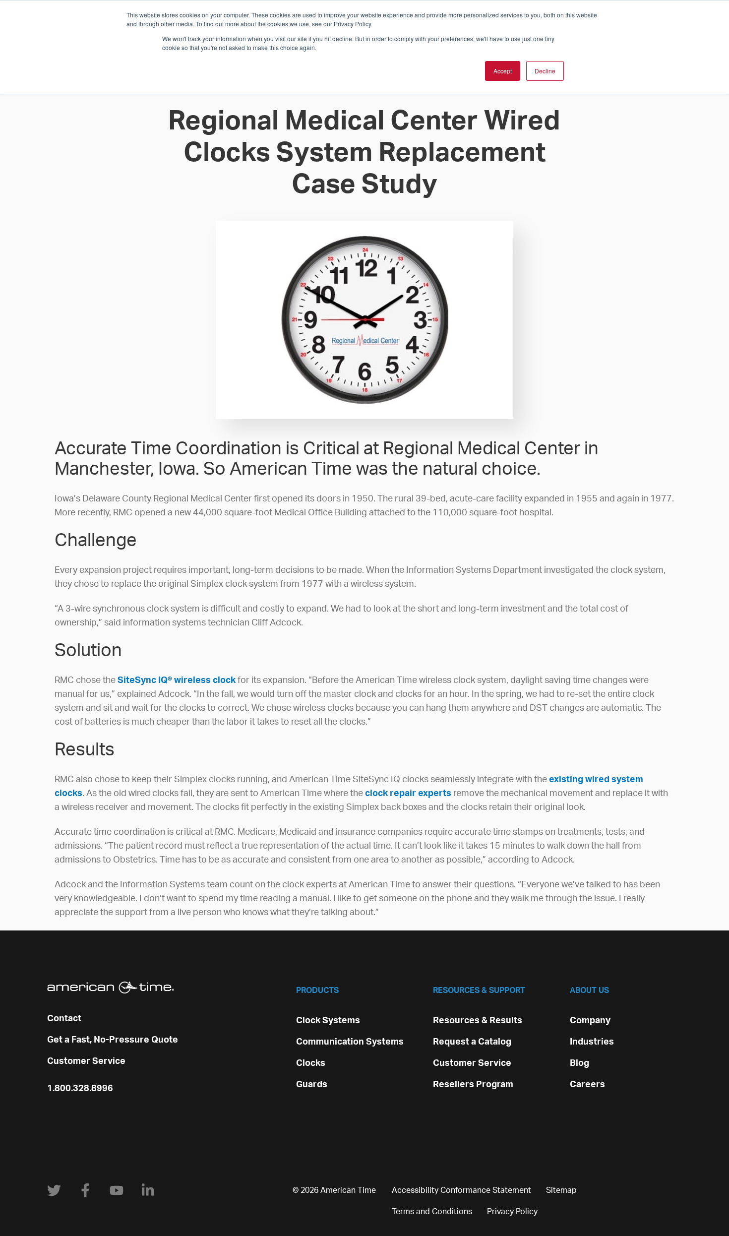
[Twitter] (54, 1190)
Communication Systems (350, 1042)
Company (590, 1020)
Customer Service (86, 1061)
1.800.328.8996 (80, 1088)
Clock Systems (328, 1020)
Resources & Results (477, 1020)
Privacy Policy (512, 1212)
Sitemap (561, 1190)
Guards (311, 1084)
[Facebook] (85, 1190)
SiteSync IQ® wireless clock (177, 680)
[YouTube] (116, 1190)
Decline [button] (545, 70)
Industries (592, 1042)
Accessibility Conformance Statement (461, 1190)
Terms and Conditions (432, 1212)
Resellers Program (473, 1084)
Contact (64, 1018)
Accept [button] (502, 70)
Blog (579, 1063)
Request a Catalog (472, 1042)
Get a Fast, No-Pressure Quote (112, 1040)
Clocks (310, 1063)
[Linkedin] (148, 1190)
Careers (587, 1084)
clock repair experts (408, 793)
